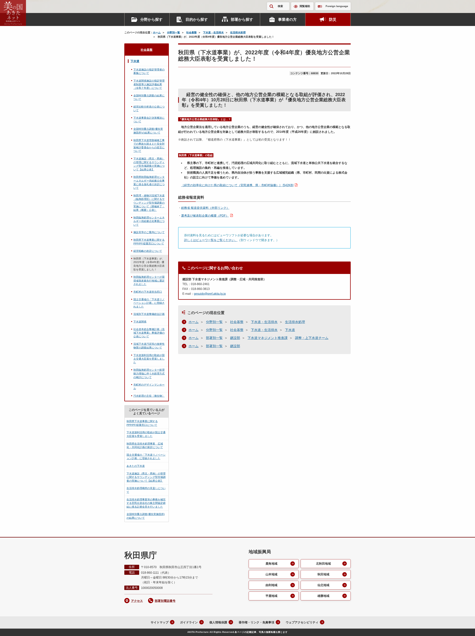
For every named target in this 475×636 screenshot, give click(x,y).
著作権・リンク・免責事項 (256, 622)
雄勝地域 (323, 595)
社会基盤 (191, 32)
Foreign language (337, 6)
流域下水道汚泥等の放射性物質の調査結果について (149, 345)
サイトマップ (159, 622)
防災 (332, 19)
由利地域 (271, 585)
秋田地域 (323, 574)
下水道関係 (139, 321)
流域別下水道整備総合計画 (149, 314)
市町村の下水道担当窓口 (147, 291)
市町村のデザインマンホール (149, 386)
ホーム (157, 32)
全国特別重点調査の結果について (149, 97)
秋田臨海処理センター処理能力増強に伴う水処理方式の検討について (149, 373)
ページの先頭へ (464, 628)
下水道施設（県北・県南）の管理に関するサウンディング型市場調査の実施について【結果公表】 (149, 164)
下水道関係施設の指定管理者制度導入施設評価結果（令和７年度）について (149, 84)
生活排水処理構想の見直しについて (146, 490)
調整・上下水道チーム (311, 338)
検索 (280, 6)
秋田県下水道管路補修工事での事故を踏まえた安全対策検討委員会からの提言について (149, 146)
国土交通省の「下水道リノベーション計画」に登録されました (149, 303)
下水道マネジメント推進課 (268, 338)
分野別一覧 (173, 32)
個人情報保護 (218, 622)
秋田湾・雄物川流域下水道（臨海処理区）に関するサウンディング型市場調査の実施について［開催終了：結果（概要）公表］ (149, 202)
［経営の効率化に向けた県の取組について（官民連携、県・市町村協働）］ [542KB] (237, 185)
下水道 (290, 330)
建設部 (235, 338)
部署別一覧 (214, 338)
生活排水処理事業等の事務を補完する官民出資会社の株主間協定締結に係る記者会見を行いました (146, 503)
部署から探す (242, 19)
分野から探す (151, 19)
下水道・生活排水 (213, 32)
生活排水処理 (238, 32)
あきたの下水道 (136, 465)
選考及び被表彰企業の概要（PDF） (205, 215)
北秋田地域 (323, 563)
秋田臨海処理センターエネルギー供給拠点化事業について (149, 221)
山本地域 (271, 574)
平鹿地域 (271, 595)
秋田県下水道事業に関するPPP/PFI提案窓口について (149, 241)
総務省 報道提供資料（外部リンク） (205, 207)
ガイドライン (189, 622)
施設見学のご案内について (149, 232)
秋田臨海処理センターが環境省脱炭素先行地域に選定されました (149, 280)
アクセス (137, 600)
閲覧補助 (305, 6)
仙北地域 (323, 585)
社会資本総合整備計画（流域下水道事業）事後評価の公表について (149, 333)
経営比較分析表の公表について (149, 108)
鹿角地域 (271, 563)
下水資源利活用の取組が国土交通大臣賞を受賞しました (149, 359)
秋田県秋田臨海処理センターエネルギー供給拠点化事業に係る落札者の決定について (149, 182)
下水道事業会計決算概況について (149, 119)
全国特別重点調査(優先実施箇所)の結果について (148, 130)
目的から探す (197, 19)
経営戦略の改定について (147, 250)
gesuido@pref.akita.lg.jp (210, 293)
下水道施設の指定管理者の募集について (149, 71)
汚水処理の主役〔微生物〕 (149, 395)
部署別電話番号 (165, 600)
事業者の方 (287, 19)
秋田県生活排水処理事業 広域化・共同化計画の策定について (145, 445)
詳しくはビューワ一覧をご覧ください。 (211, 240)
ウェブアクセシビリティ (302, 622)
